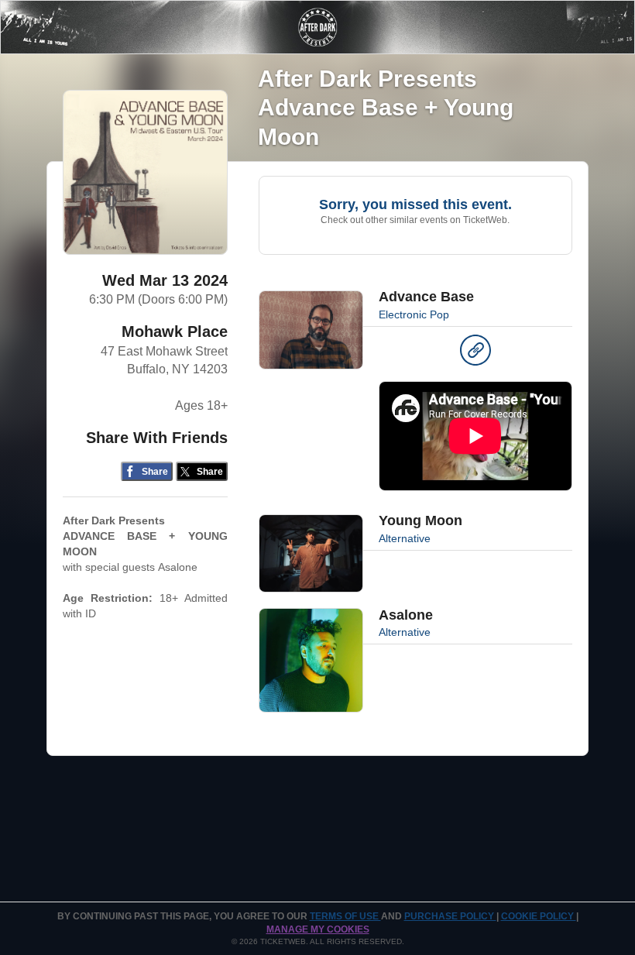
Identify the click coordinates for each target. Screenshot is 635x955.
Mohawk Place (175, 331)
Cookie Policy (538, 916)
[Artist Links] (475, 354)
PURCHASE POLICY (450, 916)
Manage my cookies (317, 929)
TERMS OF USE (345, 916)
